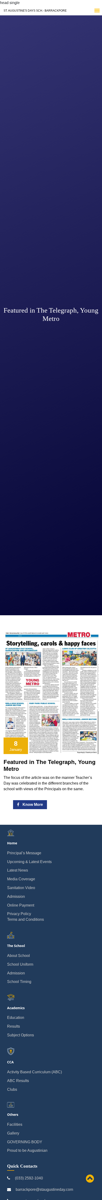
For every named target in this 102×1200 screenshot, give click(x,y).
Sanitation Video (21, 888)
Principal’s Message (24, 853)
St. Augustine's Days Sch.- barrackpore (35, 10)
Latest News (17, 870)
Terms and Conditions (25, 919)
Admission (16, 897)
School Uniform (20, 964)
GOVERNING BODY (24, 1142)
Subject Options (20, 1035)
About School (18, 956)
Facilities (14, 1124)
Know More (32, 805)
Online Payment (20, 905)
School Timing (19, 982)
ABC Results (18, 1081)
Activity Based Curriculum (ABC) (34, 1072)
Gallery (13, 1133)
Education (15, 1018)
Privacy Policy (19, 914)
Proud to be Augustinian (27, 1150)
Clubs (12, 1089)
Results (13, 1026)
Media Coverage (21, 879)
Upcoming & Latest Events (29, 862)
